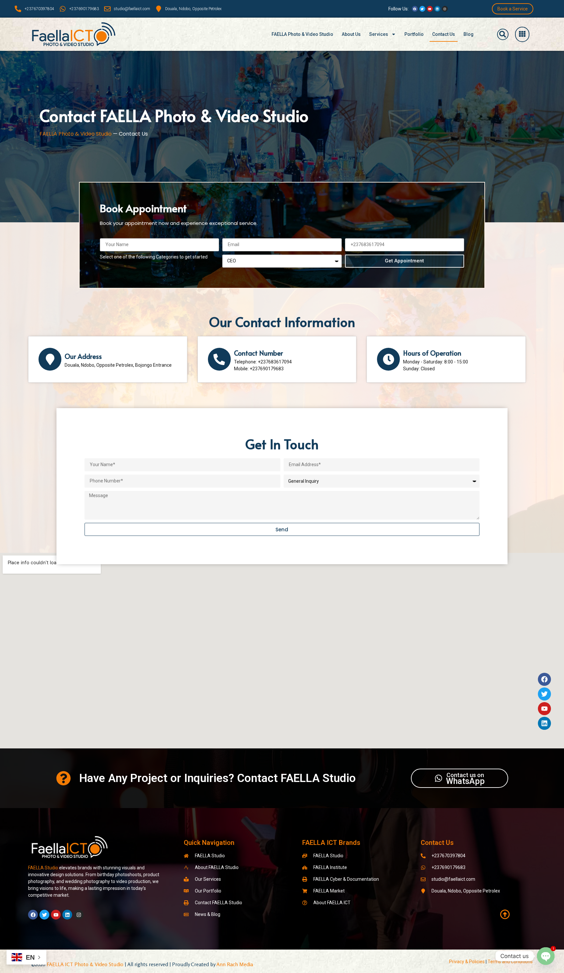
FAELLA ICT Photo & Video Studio (84, 964)
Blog (468, 34)
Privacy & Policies (467, 961)
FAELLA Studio (43, 867)
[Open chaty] (546, 956)
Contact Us (443, 34)
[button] (503, 34)
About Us (351, 34)
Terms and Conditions (510, 961)
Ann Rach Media (234, 964)
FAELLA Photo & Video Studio (302, 34)
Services (378, 34)
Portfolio (414, 34)
